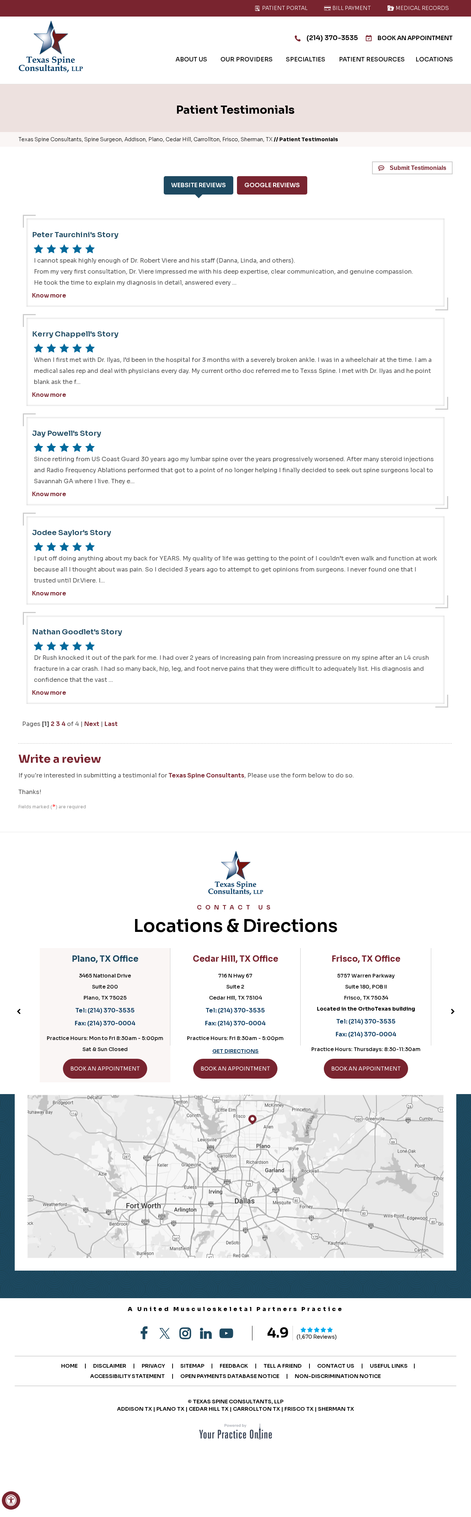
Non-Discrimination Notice (338, 1376)
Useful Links (389, 1366)
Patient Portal (284, 8)
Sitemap (192, 1366)
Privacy (153, 1366)
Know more (49, 295)
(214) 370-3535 (332, 38)
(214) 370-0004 (111, 1023)
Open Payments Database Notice (229, 1376)
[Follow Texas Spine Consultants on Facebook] (143, 1333)
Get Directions (235, 1051)
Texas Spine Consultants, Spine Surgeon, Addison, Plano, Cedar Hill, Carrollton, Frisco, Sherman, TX (145, 139)
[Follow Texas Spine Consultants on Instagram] (185, 1333)
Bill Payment (351, 8)
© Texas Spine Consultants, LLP (235, 1401)
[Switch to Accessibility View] (11, 1500)
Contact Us (335, 1366)
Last (111, 724)
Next (91, 724)
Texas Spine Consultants (206, 775)
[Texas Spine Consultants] (50, 46)
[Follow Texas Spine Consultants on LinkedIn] (205, 1333)
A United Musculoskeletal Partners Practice (236, 1309)
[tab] (198, 185)
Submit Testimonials (418, 168)
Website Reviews (198, 185)
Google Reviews (272, 185)
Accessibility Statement (127, 1376)
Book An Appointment (415, 38)
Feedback (234, 1366)
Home (69, 1366)
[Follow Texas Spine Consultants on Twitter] (164, 1333)
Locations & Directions (236, 920)
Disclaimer (109, 1366)
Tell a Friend (282, 1366)
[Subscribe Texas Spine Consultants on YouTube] (226, 1333)
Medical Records (421, 8)
